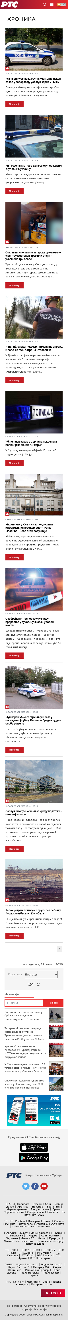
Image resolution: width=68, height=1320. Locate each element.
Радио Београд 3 (19, 1267)
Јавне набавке (52, 1281)
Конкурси (22, 1284)
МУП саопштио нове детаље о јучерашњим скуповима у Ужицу (33, 167)
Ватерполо (26, 1223)
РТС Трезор (44, 1255)
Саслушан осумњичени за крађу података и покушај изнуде (33, 812)
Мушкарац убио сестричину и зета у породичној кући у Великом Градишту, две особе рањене (33, 720)
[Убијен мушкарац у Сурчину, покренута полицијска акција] (34, 412)
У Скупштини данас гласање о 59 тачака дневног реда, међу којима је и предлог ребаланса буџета (25, 1068)
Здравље (12, 1238)
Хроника (22, 1206)
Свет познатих (50, 1235)
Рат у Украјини (40, 1209)
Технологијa (15, 1235)
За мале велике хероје (50, 1241)
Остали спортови (23, 1226)
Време (56, 1209)
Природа (55, 1238)
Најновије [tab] (12, 994)
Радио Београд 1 (27, 1264)
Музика (58, 1232)
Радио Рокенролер (37, 1270)
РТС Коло (27, 1255)
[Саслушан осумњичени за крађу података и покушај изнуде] (34, 781)
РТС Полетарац (40, 1258)
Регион (37, 1204)
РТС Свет (49, 1250)
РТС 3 (36, 1250)
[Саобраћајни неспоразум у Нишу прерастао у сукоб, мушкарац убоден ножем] (34, 589)
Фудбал (20, 1221)
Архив (34, 1275)
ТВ (7, 1250)
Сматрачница (35, 1212)
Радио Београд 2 (51, 1264)
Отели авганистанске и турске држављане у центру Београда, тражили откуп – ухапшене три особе (33, 256)
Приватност (14, 1305)
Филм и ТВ (27, 1238)
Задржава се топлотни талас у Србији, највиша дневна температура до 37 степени (23, 1015)
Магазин (10, 1232)
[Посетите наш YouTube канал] (44, 1186)
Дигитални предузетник (18, 1241)
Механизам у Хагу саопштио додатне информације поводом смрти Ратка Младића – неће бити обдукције (29, 528)
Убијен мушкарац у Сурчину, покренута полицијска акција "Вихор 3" (31, 443)
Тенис (47, 1221)
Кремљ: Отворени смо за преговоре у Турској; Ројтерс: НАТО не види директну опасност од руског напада (25, 1051)
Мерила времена (17, 1209)
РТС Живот (44, 1252)
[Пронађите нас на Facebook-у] (35, 1186)
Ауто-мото (57, 1223)
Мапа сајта (53, 1293)
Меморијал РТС (47, 1226)
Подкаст (52, 1212)
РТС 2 (25, 1250)
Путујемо (32, 1235)
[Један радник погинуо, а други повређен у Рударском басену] (34, 880)
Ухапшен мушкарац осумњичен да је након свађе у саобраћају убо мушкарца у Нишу (33, 80)
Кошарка (34, 1221)
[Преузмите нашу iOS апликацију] (34, 1147)
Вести (10, 1204)
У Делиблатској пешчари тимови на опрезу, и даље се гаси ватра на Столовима (34, 348)
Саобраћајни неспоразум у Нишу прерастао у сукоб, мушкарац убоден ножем (29, 622)
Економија (53, 1206)
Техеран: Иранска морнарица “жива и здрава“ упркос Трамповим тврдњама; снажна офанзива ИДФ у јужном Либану (24, 1034)
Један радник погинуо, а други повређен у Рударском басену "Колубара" (33, 911)
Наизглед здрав (34, 1243)
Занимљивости (40, 1232)
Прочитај (14, 104)
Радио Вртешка (29, 1272)
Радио (9, 1264)
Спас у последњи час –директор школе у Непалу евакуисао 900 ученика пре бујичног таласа (24, 1084)
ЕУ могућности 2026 (44, 1213)
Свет (48, 1204)
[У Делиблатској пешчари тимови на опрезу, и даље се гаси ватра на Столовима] (34, 317)
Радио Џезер (51, 1272)
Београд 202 (41, 1267)
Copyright (30, 1305)
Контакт (18, 1281)
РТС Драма (27, 1252)
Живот (23, 1232)
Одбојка (59, 1221)
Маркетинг (33, 1281)
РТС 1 (14, 1250)
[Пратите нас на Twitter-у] (26, 1186)
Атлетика (42, 1223)
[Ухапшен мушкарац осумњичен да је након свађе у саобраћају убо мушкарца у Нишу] (34, 49)
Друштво (37, 1206)
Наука (42, 1238)
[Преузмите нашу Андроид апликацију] (34, 1157)
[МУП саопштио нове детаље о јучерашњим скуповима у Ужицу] (34, 136)
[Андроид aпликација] (34, 1110)
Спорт (8, 1221)
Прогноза (15, 974)
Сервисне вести (14, 1212)
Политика (23, 1204)
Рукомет (10, 1223)
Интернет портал (41, 1284)
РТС (8, 1281)
